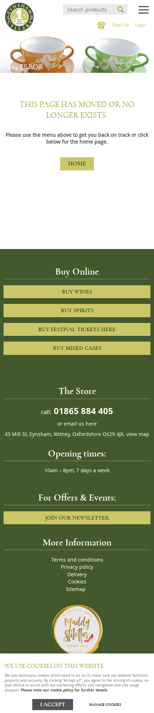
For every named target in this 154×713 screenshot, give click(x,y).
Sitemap (76, 589)
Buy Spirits (77, 310)
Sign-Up (120, 25)
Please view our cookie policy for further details (64, 690)
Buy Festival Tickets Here (77, 329)
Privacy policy (77, 567)
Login (140, 25)
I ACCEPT (52, 704)
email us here (80, 424)
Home (77, 163)
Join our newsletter (77, 518)
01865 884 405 (82, 411)
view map (137, 434)
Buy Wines (77, 292)
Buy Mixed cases (77, 348)
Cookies (77, 581)
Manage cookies (105, 705)
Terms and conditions (77, 560)
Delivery (77, 574)
